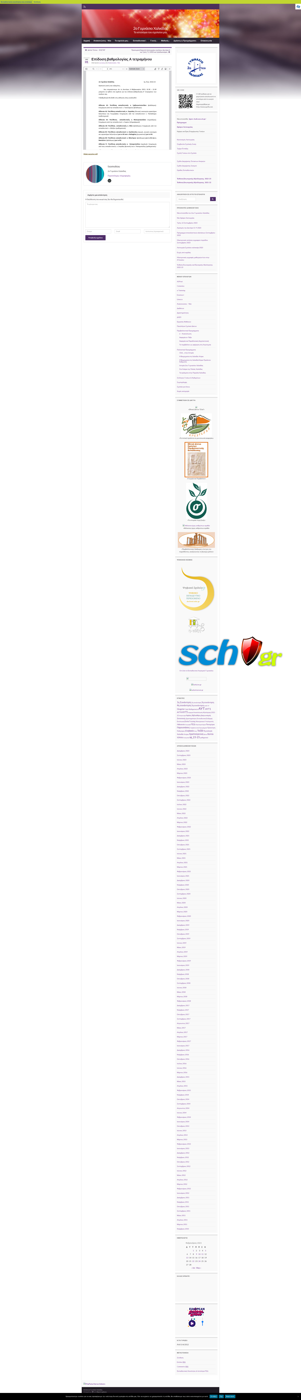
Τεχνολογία (208, 731)
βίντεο (205, 734)
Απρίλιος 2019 (182, 952)
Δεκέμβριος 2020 (183, 880)
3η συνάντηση (208, 702)
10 (199, 1254)
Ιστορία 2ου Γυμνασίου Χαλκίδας (191, 365)
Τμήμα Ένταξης (182, 149)
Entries (181, 1362)
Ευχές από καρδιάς (184, 252)
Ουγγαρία (188, 724)
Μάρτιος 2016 (182, 1072)
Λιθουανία (181, 724)
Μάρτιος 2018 (182, 996)
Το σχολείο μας (121, 40)
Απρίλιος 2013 (182, 1135)
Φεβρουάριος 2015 (184, 1090)
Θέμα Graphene (102, 1392)
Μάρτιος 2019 (182, 956)
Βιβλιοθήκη (196, 715)
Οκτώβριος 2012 (183, 1162)
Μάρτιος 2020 (182, 912)
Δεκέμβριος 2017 (183, 1005)
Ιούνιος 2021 (181, 854)
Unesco (180, 299)
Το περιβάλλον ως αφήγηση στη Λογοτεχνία (195, 345)
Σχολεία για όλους (183, 387)
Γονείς (153, 40)
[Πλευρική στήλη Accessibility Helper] (298, 6)
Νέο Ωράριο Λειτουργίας (185, 218)
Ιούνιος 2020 (181, 898)
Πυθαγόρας (181, 731)
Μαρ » (198, 1268)
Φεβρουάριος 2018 (184, 1001)
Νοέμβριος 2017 (183, 1010)
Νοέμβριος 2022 (183, 791)
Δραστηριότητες (183, 313)
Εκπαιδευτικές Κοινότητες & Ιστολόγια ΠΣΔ (192, 1371)
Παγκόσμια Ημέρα (201, 724)
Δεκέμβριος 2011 (183, 1198)
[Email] (109, 181)
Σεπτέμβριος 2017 (183, 1019)
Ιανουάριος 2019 (183, 965)
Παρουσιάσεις (183, 727)
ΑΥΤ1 (208, 708)
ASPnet (180, 281)
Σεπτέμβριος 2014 (183, 1104)
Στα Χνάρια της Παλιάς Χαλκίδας (191, 369)
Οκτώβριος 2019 (183, 934)
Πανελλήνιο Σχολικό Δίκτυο (187, 326)
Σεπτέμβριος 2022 (183, 800)
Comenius (180, 286)
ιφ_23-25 (195, 737)
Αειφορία (190, 712)
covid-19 (206, 705)
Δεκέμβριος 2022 (183, 787)
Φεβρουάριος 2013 (184, 1144)
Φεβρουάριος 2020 (184, 916)
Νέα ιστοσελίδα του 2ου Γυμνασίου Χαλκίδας (193, 213)
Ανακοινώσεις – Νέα (102, 40)
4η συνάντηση (184, 705)
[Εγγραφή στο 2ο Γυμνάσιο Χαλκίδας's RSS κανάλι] (84, 6)
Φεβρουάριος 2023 (184, 778)
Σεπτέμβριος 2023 (183, 755)
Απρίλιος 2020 (182, 907)
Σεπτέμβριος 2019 (183, 938)
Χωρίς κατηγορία (183, 391)
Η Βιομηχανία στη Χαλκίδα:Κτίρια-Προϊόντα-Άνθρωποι (195, 361)
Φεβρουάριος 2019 (184, 961)
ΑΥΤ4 (179, 712)
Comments (182, 1367)
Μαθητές (165, 40)
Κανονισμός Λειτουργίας (186, 140)
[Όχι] (298, 1396)
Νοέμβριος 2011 (183, 1202)
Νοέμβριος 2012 (183, 1157)
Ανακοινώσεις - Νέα (114, 63)
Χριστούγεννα (196, 734)
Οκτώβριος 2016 (183, 1059)
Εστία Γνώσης (190, 721)
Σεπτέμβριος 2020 (183, 894)
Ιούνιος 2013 (181, 1130)
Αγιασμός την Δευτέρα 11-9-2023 (189, 228)
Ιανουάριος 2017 (183, 1046)
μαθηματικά (204, 738)
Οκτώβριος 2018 (183, 979)
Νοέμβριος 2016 (183, 1055)
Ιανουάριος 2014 (183, 1122)
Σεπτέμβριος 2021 (183, 849)
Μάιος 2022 (181, 813)
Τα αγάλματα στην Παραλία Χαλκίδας (192, 373)
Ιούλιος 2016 (181, 1063)
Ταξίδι (200, 730)
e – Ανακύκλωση (185, 334)
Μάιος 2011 (181, 1215)
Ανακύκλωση (197, 712)
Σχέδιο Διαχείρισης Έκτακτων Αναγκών (191, 161)
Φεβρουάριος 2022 (184, 827)
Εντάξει (213, 1396)
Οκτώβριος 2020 (183, 889)
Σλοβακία (189, 730)
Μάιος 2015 (181, 1081)
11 (202, 1254)
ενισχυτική (186, 737)
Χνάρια (186, 734)
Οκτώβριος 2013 (183, 1126)
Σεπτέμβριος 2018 (183, 983)
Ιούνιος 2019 (181, 943)
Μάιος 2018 (181, 992)
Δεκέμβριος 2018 (183, 970)
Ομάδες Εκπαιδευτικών (185, 170)
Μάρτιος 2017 (182, 1037)
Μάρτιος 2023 (182, 773)
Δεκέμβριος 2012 (183, 1153)
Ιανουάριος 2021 (183, 876)
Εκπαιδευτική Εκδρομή (204, 718)
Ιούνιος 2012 (181, 1171)
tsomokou (102, 63)
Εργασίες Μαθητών (184, 322)
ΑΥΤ (201, 708)
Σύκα (195, 731)
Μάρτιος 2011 (182, 1224)
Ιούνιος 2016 (181, 1068)
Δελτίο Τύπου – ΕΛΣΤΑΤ (96, 50)
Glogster (181, 709)
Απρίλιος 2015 (182, 1086)
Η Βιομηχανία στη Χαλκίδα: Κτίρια (191, 356)
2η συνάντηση (196, 702)
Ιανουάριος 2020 (183, 921)
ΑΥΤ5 (185, 712)
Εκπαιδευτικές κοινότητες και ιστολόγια (16, 2)
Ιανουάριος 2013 (183, 1148)
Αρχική (86, 40)
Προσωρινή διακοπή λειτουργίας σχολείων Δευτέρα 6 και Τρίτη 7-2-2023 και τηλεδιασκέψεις (150, 51)
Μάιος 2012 (181, 1175)
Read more (230, 1396)
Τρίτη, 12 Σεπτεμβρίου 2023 (187, 223)
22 (193, 1261)
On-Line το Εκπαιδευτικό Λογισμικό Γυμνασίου (196, 671)
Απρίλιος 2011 (182, 1220)
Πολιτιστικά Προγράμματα (186, 350)
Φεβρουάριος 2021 (184, 871)
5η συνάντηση (198, 705)
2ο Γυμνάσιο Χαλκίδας (150, 28)
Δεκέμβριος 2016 (183, 1050)
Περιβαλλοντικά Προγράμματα (188, 331)
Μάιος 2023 (181, 764)
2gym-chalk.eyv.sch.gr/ (197, 119)
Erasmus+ (180, 295)
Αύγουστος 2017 (183, 1023)
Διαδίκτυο (180, 308)
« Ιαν (193, 1268)
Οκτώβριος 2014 (183, 1099)
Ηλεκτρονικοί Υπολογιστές (205, 721)
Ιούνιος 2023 (181, 760)
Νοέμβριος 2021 (183, 840)
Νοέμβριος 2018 (183, 974)
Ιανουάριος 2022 (183, 831)
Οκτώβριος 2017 (183, 1014)
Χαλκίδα (180, 734)
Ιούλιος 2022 (181, 804)
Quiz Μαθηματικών (191, 709)
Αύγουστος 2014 (183, 1108)
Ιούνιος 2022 (181, 809)
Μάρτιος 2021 (182, 867)
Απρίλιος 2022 (182, 818)
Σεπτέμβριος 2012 (183, 1166)
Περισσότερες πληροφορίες (119, 176)
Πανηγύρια (210, 724)
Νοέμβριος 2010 (183, 1229)
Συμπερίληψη (182, 382)
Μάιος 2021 (181, 858)
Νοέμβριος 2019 (183, 929)
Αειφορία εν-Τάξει (185, 337)
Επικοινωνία (206, 40)
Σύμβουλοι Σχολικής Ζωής (186, 144)
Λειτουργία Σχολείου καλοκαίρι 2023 (190, 248)
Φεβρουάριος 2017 (184, 1041)
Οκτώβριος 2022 (183, 795)
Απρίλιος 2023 (182, 769)
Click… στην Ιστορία (186, 353)
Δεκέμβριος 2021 (183, 836)
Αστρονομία (182, 715)
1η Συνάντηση (184, 702)
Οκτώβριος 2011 (183, 1206)
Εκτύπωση (180, 721)
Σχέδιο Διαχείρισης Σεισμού (187, 166)
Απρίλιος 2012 (182, 1180)
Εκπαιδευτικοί (139, 40)
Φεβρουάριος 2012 (184, 1189)
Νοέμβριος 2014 (183, 1095)
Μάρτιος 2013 (182, 1139)
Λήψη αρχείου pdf (90, 154)
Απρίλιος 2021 (182, 862)
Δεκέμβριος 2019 (183, 925)
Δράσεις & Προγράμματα (185, 40)
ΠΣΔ (193, 724)
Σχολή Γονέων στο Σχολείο (186, 153)
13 (187, 1257)
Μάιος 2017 (181, 1028)
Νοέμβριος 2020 (183, 885)
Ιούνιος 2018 (181, 988)
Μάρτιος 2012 (182, 1184)
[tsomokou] (95, 174)
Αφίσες (189, 715)
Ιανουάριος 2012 (183, 1193)
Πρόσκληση (211, 728)
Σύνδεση (37, 2)
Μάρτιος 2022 (182, 822)
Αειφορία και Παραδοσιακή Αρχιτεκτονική (194, 341)
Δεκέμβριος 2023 (183, 751)
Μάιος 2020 (181, 903)
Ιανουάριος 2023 (183, 782)
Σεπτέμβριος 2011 (183, 1211)
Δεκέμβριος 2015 (183, 1077)
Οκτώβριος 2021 (183, 845)
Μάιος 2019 (181, 947)
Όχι (221, 1396)
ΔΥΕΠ (179, 317)
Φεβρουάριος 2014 (184, 1117)
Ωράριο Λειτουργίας (185, 127)
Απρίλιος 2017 (182, 1032)
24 (199, 1261)
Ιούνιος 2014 (181, 1113)
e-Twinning (181, 290)
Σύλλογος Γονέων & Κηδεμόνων (188, 378)
